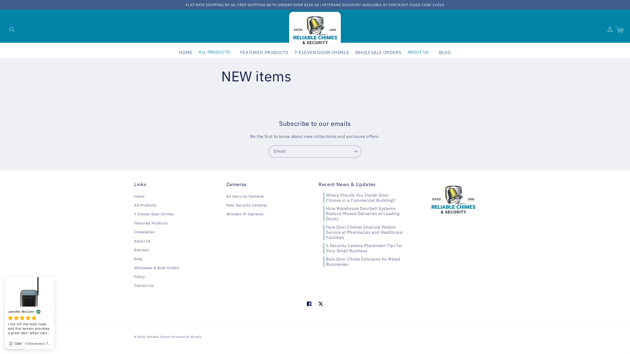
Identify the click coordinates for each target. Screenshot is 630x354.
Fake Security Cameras (247, 205)
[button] (11, 29)
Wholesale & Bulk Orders (156, 268)
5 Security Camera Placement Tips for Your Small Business (364, 248)
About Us (142, 241)
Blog (138, 258)
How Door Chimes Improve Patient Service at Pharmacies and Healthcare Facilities (364, 232)
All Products (145, 205)
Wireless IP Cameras (245, 214)
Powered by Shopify (187, 337)
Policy (139, 276)
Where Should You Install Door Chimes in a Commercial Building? (360, 197)
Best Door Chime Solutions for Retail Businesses (363, 261)
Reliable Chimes (159, 337)
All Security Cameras (245, 196)
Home (139, 196)
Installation (144, 232)
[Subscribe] (355, 152)
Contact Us (144, 285)
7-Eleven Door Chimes (154, 214)
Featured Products (151, 223)
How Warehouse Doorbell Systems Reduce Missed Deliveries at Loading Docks (362, 213)
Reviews (141, 250)
